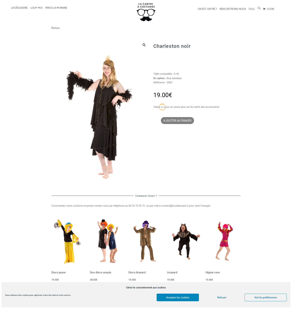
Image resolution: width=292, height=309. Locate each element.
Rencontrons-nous (233, 8)
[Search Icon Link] (259, 8)
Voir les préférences (265, 297)
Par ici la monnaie (56, 7)
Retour (55, 28)
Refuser (221, 297)
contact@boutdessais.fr (174, 205)
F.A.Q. (252, 8)
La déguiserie (19, 7)
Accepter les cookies (177, 297)
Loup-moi (36, 7)
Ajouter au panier (177, 120)
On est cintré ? (207, 8)
